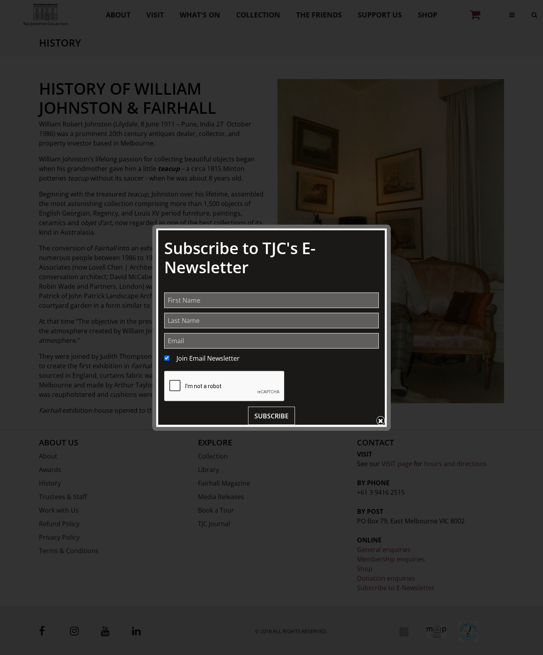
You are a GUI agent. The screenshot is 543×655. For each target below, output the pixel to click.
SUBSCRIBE (271, 415)
